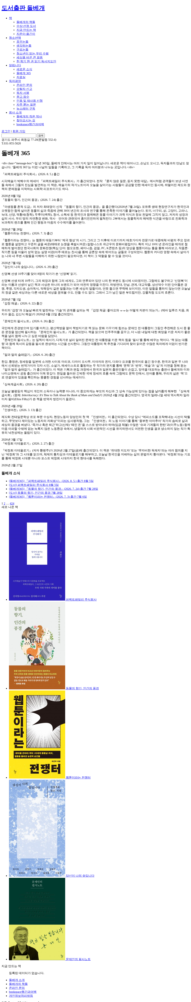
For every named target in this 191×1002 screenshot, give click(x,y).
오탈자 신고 (24, 88)
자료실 (20, 77)
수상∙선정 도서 (26, 26)
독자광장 (15, 81)
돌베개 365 (23, 73)
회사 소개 (15, 112)
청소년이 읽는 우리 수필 (32, 53)
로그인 (5, 131)
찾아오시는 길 (25, 120)
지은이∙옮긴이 (25, 33)
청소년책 (15, 37)
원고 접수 (22, 96)
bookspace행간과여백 (30, 124)
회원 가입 (19, 131)
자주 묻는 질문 (26, 104)
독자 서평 (22, 92)
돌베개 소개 (17, 980)
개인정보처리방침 (21, 995)
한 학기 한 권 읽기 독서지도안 (36, 61)
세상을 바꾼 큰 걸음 (29, 57)
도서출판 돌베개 (23, 7)
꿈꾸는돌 (22, 41)
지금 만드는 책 (26, 29)
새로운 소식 (24, 69)
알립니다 (15, 65)
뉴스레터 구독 (25, 108)
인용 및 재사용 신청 (29, 100)
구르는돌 (22, 49)
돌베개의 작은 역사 (29, 116)
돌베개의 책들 (25, 22)
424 (12, 503)
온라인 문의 (24, 85)
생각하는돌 (23, 45)
